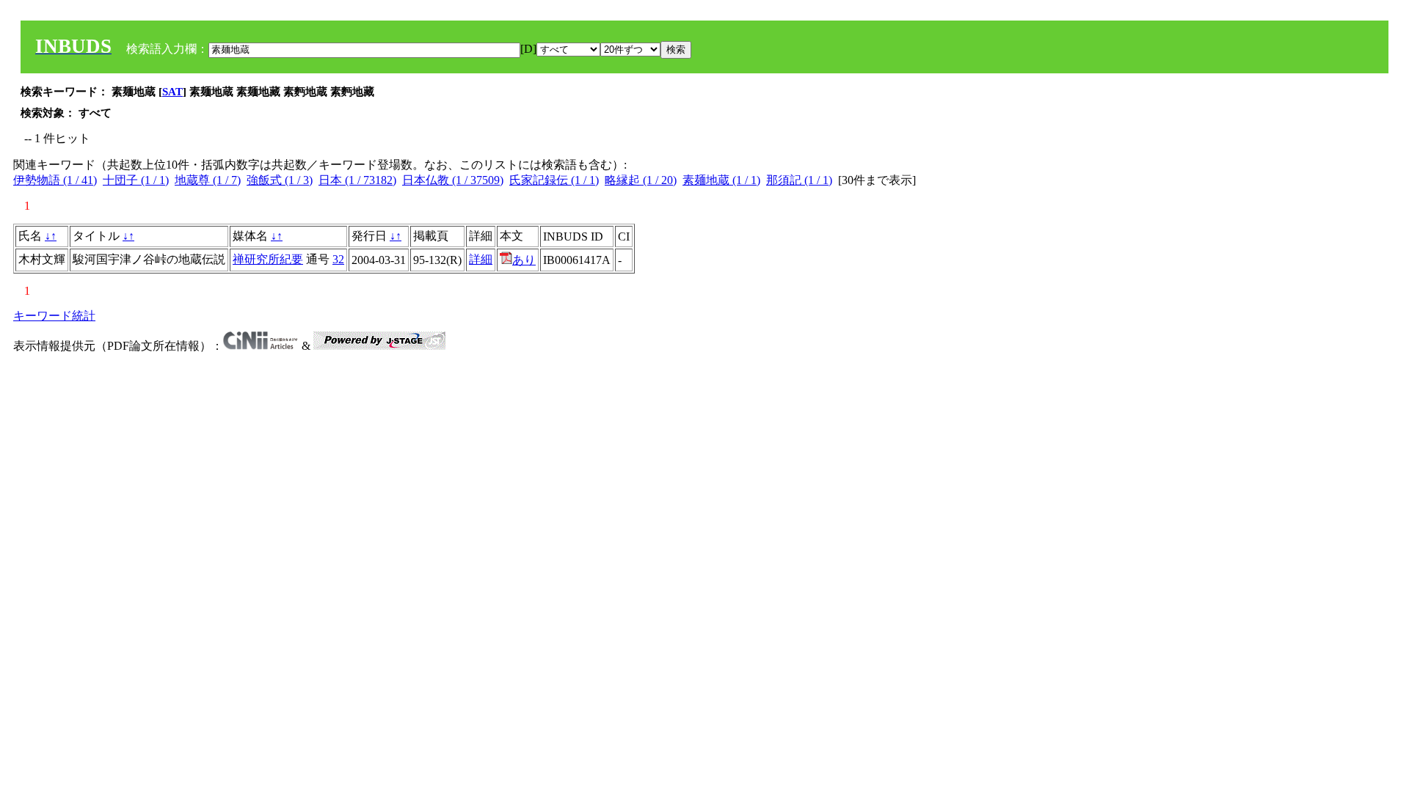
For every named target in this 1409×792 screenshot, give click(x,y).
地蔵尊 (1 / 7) (208, 180)
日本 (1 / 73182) (357, 180)
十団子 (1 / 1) (136, 180)
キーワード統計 (54, 315)
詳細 (480, 259)
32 (338, 259)
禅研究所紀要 (268, 259)
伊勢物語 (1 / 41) (55, 180)
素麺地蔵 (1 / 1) (721, 180)
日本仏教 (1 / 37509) (452, 180)
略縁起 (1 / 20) (641, 180)
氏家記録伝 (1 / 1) (554, 180)
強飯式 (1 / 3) (280, 180)
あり (524, 260)
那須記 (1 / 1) (799, 180)
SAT (172, 92)
